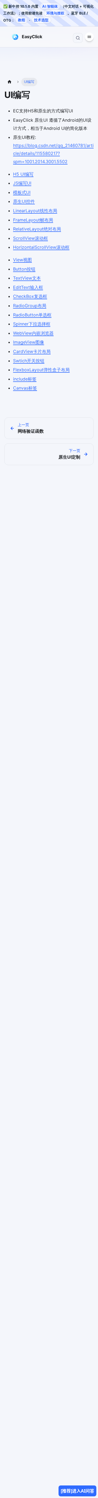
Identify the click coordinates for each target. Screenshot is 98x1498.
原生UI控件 (24, 201)
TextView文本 (27, 278)
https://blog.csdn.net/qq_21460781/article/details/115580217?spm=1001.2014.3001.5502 (53, 153)
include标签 (24, 379)
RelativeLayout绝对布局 (37, 229)
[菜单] (6, 37)
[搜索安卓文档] (78, 38)
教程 (21, 20)
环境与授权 (56, 13)
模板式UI (21, 192)
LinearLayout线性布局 (35, 210)
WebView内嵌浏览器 (33, 333)
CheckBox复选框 (30, 296)
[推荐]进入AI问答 (77, 1491)
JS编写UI (22, 183)
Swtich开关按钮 (28, 360)
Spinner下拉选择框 (31, 324)
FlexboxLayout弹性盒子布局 (41, 369)
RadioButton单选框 (32, 315)
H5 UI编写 (23, 174)
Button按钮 (24, 269)
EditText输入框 (28, 287)
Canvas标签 (25, 388)
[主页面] (9, 82)
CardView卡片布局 (32, 351)
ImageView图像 (28, 342)
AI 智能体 (50, 6)
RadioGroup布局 (29, 305)
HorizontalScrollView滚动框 (41, 247)
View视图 (22, 259)
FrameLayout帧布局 (33, 220)
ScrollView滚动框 (30, 238)
